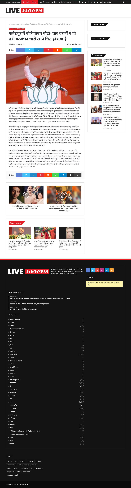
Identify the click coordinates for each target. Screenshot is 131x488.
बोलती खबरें (13, 415)
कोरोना (18, 472)
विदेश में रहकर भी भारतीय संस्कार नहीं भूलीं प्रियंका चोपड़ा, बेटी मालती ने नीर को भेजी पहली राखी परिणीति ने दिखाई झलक (70, 244)
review (12, 370)
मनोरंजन (12, 418)
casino (12, 322)
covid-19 (38, 461)
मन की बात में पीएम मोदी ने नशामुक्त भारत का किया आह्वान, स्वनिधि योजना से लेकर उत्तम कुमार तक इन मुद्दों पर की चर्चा (112, 109)
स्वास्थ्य (12, 444)
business (22, 461)
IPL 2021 (14, 389)
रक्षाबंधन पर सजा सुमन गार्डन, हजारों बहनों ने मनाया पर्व (55, 2)
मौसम (11, 421)
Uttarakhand (38, 468)
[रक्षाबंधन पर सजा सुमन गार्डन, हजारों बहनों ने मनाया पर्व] (96, 88)
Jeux (11, 345)
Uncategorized (15, 380)
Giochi (12, 335)
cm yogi (30, 461)
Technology (24, 468)
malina (12, 357)
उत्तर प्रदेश (14, 405)
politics (9, 468)
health (19, 465)
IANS (11, 342)
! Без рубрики (15, 319)
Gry (11, 338)
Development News (17, 329)
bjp (16, 461)
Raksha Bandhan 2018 (19, 434)
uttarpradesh (11, 472)
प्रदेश (11, 402)
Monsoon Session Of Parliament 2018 (25, 431)
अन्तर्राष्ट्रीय (13, 383)
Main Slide (20, 24)
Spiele (12, 376)
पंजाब (13, 412)
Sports (16, 468)
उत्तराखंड (14, 408)
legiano (12, 351)
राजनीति (18, 28)
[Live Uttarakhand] (24, 10)
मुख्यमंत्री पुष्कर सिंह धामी (12, 475)
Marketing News (16, 361)
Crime (12, 326)
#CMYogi (9, 461)
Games (12, 332)
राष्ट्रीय (23, 28)
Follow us (90, 277)
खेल (11, 386)
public (12, 364)
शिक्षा (11, 441)
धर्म (11, 399)
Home (12, 24)
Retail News (14, 367)
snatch (12, 373)
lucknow (34, 465)
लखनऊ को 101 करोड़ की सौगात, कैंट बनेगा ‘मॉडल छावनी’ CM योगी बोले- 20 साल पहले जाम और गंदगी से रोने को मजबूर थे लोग (20, 244)
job (11, 348)
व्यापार (11, 437)
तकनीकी (12, 396)
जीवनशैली (13, 392)
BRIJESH (11, 44)
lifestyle (26, 465)
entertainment (11, 465)
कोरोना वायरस (26, 472)
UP (31, 468)
